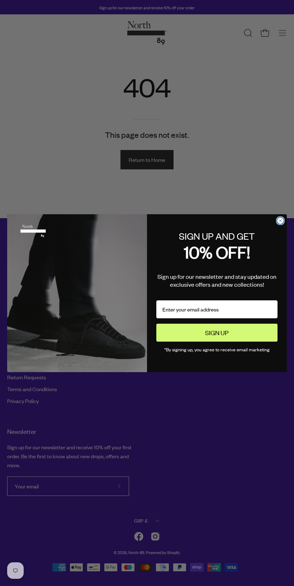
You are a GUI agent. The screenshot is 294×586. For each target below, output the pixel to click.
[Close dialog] (280, 220)
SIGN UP (217, 332)
